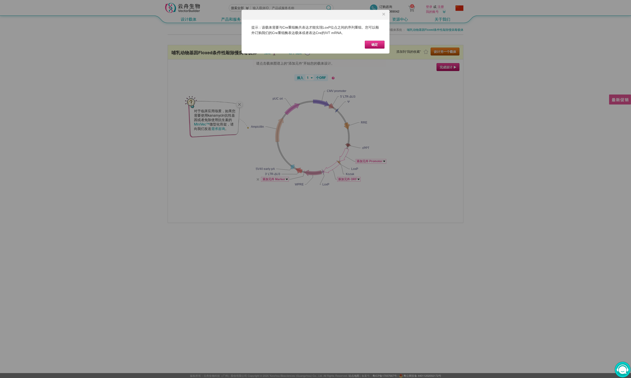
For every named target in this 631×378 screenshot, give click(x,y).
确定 (374, 44)
